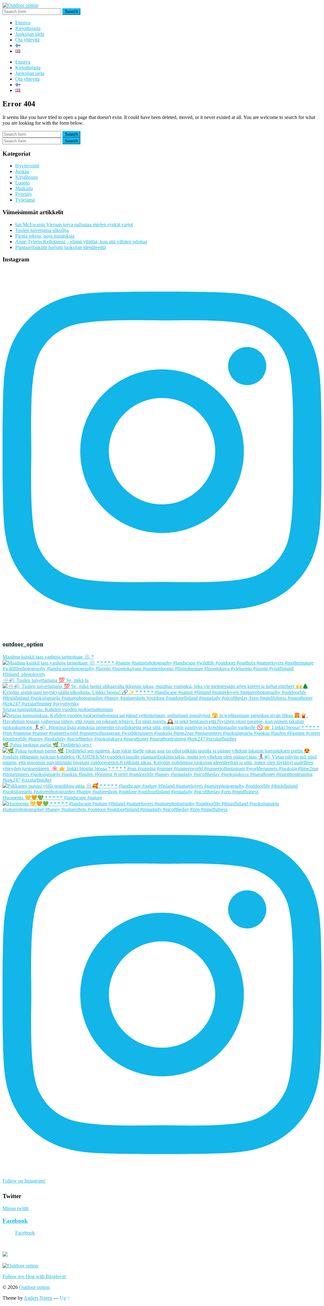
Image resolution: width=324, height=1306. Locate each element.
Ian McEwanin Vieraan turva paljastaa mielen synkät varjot (74, 224)
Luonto (22, 182)
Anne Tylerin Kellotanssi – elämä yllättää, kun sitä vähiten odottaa (81, 241)
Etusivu (22, 22)
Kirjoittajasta (27, 28)
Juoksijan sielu (29, 34)
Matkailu (24, 188)
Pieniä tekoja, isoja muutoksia (44, 236)
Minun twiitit (15, 1208)
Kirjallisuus (26, 177)
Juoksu (22, 171)
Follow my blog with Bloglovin (34, 1276)
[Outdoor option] (20, 1265)
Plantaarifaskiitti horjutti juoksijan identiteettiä (60, 247)
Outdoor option (34, 1287)
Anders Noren (38, 1298)
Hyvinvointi (27, 165)
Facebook (15, 1220)
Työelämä (25, 200)
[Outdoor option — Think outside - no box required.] (20, 5)
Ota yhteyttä (27, 39)
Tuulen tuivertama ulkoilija (42, 230)
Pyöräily (23, 194)
